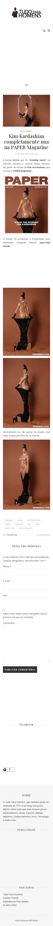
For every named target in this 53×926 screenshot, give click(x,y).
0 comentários (43, 534)
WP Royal (33, 920)
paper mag (9, 528)
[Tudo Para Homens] (26, 12)
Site (5, 595)
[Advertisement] (26, 52)
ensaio (20, 520)
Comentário (9, 622)
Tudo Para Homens (13, 894)
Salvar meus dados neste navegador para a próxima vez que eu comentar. (25, 615)
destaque (9, 520)
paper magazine (25, 528)
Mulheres (27, 131)
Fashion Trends (11, 897)
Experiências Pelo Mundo (15, 901)
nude (37, 524)
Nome (7, 566)
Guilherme (12, 534)
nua (29, 524)
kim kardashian (34, 520)
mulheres (19, 524)
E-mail (7, 580)
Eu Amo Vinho (10, 905)
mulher (8, 524)
